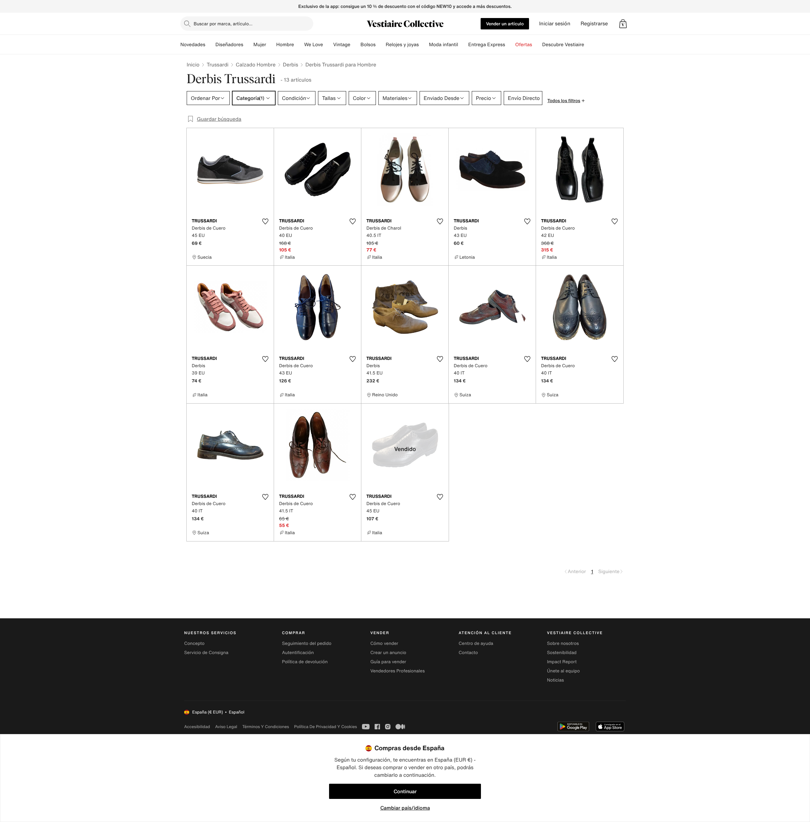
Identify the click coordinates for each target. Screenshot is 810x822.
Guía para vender (388, 661)
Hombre (285, 44)
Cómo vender (384, 643)
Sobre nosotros (563, 643)
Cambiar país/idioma (405, 808)
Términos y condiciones (265, 727)
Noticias (555, 680)
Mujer (259, 44)
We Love (313, 44)
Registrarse (594, 23)
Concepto (194, 643)
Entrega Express (486, 44)
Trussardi (217, 64)
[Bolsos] (380, 44)
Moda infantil (443, 44)
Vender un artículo (505, 23)
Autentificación (298, 652)
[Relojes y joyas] (424, 44)
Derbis (290, 64)
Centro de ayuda (476, 643)
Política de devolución (304, 661)
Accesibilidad (197, 727)
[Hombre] (299, 44)
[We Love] (328, 44)
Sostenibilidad (562, 652)
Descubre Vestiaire (563, 44)
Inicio (193, 64)
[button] (623, 23)
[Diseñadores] (248, 44)
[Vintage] (355, 44)
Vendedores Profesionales (397, 671)
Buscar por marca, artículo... (223, 23)
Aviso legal (226, 727)
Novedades (192, 44)
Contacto (468, 652)
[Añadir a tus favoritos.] (265, 221)
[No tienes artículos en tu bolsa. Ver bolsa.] (623, 23)
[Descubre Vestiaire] (589, 44)
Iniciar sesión (554, 23)
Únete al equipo (563, 671)
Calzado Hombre (256, 64)
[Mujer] (271, 44)
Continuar (405, 791)
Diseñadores (229, 44)
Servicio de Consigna (206, 652)
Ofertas (523, 44)
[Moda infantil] (463, 44)
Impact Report (562, 661)
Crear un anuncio (388, 652)
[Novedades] (210, 44)
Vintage (341, 44)
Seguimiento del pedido (306, 643)
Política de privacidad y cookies (325, 727)
